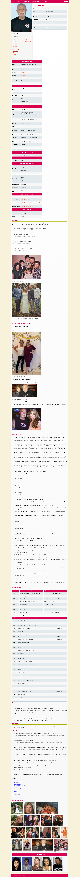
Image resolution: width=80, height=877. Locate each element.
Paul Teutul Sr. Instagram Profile (27, 206)
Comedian (36, 1)
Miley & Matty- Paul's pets (19, 782)
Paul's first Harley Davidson (19, 785)
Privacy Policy (40, 875)
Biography (15, 46)
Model (42, 1)
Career (25, 38)
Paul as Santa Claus (17, 788)
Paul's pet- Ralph (17, 784)
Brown (22, 92)
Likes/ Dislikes (27, 39)
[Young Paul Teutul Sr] (64, 838)
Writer (47, 1)
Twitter (46, 875)
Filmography (15, 51)
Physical (16, 39)
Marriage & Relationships (18, 47)
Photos (14, 57)
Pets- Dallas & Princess (18, 792)
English (22, 69)
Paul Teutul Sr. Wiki (18, 781)
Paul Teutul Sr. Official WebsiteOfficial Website (30, 202)
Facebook (53, 875)
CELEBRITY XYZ (16, 1)
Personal (16, 38)
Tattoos (14, 52)
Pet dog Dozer (16, 791)
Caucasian (23, 75)
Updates (14, 54)
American (23, 72)
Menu (66, 1)
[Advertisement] (59, 235)
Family (15, 41)
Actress (30, 1)
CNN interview (17, 794)
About (33, 875)
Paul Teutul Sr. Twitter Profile (27, 199)
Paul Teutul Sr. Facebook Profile (27, 196)
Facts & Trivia (16, 49)
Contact (28, 875)
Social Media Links (27, 41)
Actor (25, 1)
